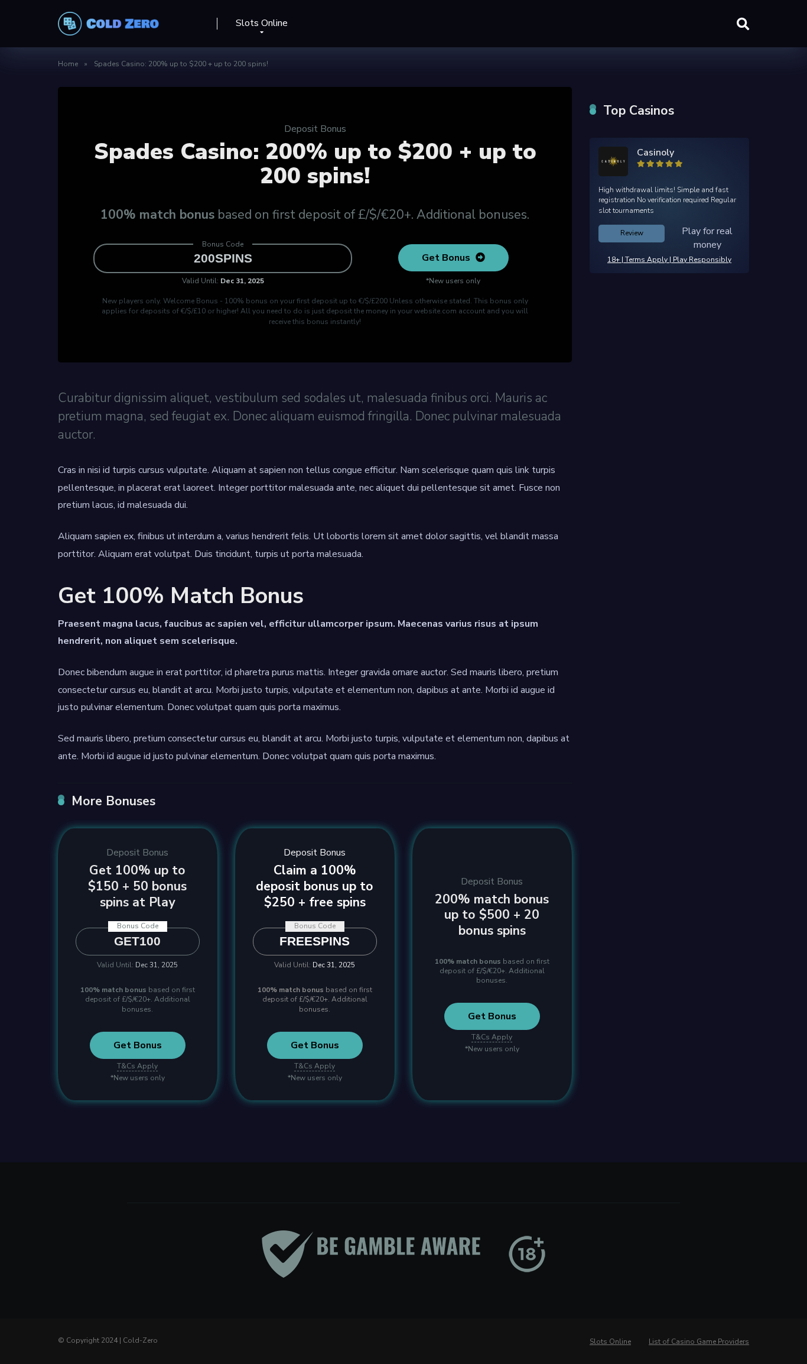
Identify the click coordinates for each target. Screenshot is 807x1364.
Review (631, 233)
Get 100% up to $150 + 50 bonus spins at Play (137, 886)
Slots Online (262, 23)
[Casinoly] (613, 173)
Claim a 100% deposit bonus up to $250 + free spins (314, 886)
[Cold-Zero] (108, 19)
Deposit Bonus (315, 128)
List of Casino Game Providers (699, 1341)
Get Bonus (447, 257)
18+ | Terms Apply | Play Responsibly (669, 259)
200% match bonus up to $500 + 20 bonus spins (492, 914)
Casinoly (655, 152)
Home (68, 64)
